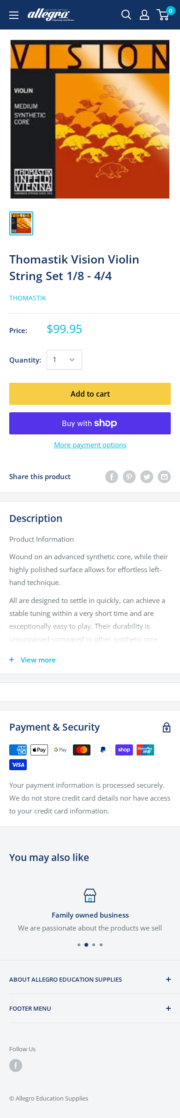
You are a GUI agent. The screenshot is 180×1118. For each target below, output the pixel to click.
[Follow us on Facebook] (15, 1065)
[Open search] (126, 15)
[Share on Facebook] (111, 476)
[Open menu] (13, 15)
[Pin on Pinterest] (129, 476)
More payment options (90, 444)
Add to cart (90, 394)
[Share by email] (164, 476)
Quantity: (25, 359)
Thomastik (27, 297)
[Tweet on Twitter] (146, 476)
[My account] (144, 15)
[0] (163, 14)
